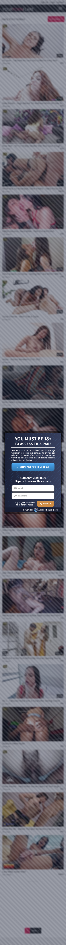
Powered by (28, 510)
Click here (20, 505)
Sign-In (47, 503)
